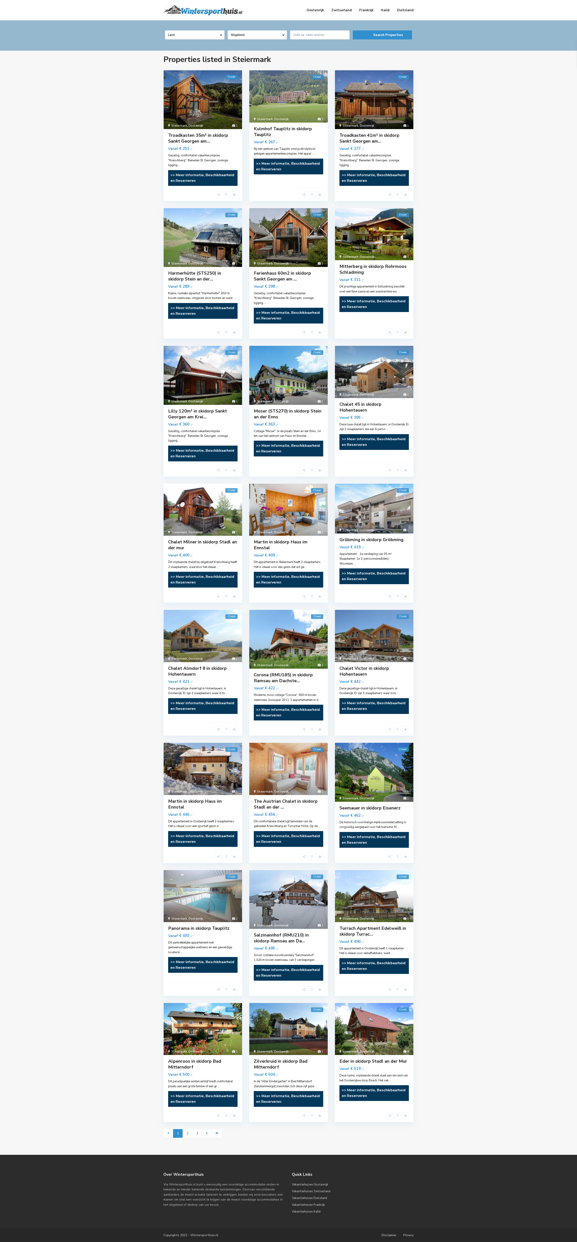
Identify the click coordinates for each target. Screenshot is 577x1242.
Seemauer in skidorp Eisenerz (370, 808)
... (180, 165)
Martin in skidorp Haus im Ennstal (280, 545)
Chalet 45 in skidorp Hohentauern (360, 407)
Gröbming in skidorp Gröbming (371, 540)
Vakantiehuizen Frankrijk (308, 1205)
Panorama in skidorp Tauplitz (198, 928)
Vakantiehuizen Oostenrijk (310, 1185)
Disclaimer (389, 1235)
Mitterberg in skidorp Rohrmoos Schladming (373, 269)
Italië (385, 10)
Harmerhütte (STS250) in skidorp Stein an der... (194, 276)
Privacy (408, 1235)
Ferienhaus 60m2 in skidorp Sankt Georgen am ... (282, 276)
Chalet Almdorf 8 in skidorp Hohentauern (197, 671)
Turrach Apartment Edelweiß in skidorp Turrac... (372, 931)
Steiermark (179, 126)
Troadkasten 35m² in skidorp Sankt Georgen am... (198, 138)
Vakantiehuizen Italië (306, 1212)
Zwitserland (341, 10)
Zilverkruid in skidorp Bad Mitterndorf (280, 1064)
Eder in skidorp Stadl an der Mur (373, 1061)
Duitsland (405, 10)
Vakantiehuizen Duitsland (309, 1198)
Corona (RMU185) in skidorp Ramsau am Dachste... (283, 678)
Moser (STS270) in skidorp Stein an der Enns (287, 414)
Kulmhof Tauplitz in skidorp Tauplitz (283, 132)
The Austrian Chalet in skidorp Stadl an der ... (286, 804)
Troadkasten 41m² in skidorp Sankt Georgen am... (369, 138)
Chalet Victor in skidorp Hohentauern (364, 671)
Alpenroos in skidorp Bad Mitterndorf (194, 1064)
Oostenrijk (315, 10)
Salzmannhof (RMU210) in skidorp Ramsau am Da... (281, 938)
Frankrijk (366, 10)
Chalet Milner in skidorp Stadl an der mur (202, 545)
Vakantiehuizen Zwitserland (311, 1191)
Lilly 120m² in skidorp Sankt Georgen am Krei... (197, 414)
